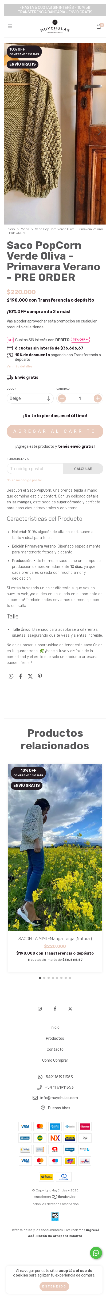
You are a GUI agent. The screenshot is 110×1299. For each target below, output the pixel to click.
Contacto (55, 1049)
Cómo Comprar (55, 1060)
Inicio (11, 229)
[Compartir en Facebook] (20, 676)
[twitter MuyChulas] (70, 1008)
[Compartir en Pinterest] (40, 676)
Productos (55, 1038)
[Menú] (11, 26)
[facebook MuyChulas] (55, 1008)
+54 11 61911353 (59, 1087)
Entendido (54, 1286)
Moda (25, 229)
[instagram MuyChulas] (40, 1008)
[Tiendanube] (55, 1198)
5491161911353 (59, 1077)
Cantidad (63, 388)
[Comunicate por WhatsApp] (96, 1253)
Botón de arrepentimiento (59, 1236)
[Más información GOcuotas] (80, 340)
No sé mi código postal (24, 480)
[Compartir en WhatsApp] (11, 676)
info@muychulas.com (59, 1098)
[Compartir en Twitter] (30, 676)
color (11, 388)
